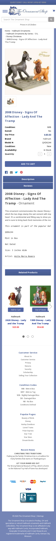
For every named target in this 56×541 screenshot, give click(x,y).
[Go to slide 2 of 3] (50, 306)
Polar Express (28, 430)
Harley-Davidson (28, 424)
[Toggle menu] (4, 11)
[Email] (11, 172)
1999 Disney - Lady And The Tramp (40, 322)
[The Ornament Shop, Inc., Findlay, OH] (28, 498)
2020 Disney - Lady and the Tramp (15, 322)
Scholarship (28, 372)
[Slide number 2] (28, 336)
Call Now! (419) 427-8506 (28, 2)
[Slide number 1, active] (23, 336)
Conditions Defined (28, 404)
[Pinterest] (21, 172)
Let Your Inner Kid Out (28, 463)
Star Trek (28, 434)
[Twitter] (16, 172)
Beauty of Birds (28, 418)
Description (28, 179)
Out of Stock (40, 309)
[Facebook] (6, 172)
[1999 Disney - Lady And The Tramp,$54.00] (40, 296)
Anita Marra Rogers (24, 256)
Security (28, 369)
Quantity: (9, 154)
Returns (28, 366)
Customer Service (28, 359)
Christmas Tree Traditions (27, 453)
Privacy (28, 362)
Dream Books (28, 440)
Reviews (28, 185)
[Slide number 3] (32, 336)
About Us (28, 356)
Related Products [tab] (28, 272)
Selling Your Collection (28, 375)
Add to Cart (16, 309)
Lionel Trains (28, 427)
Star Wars (28, 437)
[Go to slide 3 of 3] (5, 306)
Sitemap (40, 516)
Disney (28, 421)
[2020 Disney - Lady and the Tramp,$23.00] (15, 296)
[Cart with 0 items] (54, 11)
